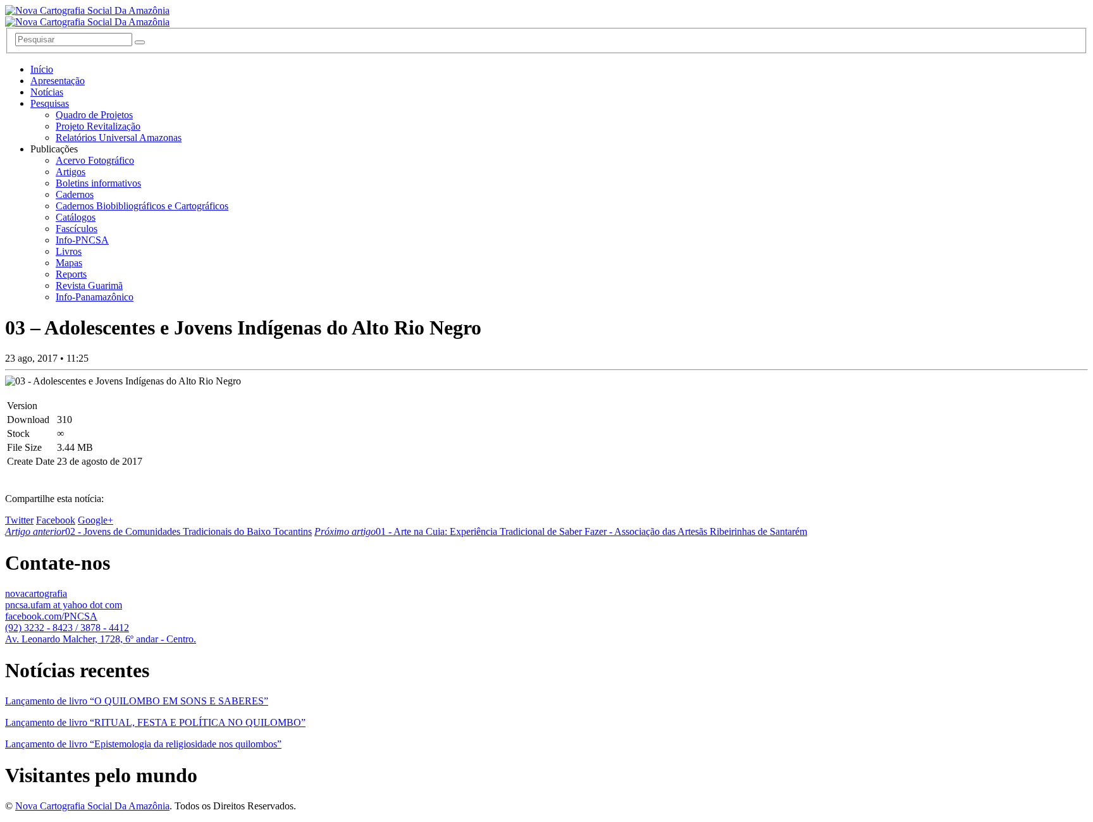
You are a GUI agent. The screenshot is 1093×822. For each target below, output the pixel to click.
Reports (71, 274)
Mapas (69, 262)
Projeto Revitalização (98, 126)
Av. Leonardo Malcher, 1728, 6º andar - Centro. (100, 639)
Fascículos (76, 228)
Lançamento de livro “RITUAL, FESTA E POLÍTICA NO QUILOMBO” (155, 722)
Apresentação (57, 80)
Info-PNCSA (82, 240)
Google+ (95, 520)
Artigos (70, 171)
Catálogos (76, 217)
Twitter (19, 520)
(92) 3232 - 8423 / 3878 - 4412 (67, 627)
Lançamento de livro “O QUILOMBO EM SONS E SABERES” (136, 701)
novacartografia (36, 593)
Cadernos (75, 194)
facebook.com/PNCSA (51, 616)
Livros (69, 251)
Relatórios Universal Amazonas (119, 137)
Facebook (55, 520)
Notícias (46, 92)
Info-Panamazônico (94, 296)
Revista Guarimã (89, 285)
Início (41, 69)
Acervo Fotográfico (95, 160)
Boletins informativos (98, 183)
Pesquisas (49, 103)
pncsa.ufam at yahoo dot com (63, 604)
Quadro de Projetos (94, 114)
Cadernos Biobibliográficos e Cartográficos (142, 205)
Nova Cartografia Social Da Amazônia (92, 806)
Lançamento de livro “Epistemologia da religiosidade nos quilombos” (143, 744)
